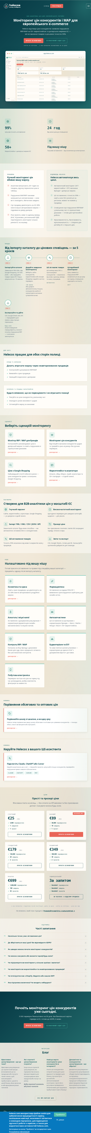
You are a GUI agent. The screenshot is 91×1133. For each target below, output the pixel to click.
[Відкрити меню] (88, 6)
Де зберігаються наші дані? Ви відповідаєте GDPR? (29, 943)
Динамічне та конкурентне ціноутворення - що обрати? (77, 1062)
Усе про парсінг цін (45, 1098)
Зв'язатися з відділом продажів (66, 897)
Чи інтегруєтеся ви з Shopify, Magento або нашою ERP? (31, 976)
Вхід (47, 6)
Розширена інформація (19, 1132)
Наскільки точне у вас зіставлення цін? (25, 936)
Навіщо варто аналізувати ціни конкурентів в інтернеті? (54, 1062)
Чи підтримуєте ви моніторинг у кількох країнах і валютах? (34, 963)
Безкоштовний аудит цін (55, 40)
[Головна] (12, 6)
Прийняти (60, 1114)
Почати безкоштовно (33, 40)
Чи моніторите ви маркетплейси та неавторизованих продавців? (36, 969)
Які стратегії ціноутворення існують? (30, 1061)
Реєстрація (56, 6)
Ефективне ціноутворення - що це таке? (11, 1061)
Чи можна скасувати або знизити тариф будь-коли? (30, 956)
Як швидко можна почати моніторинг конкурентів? (30, 949)
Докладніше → (13, 452)
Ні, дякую (60, 1120)
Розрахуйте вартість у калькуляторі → (59, 911)
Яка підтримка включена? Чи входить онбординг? (29, 983)
